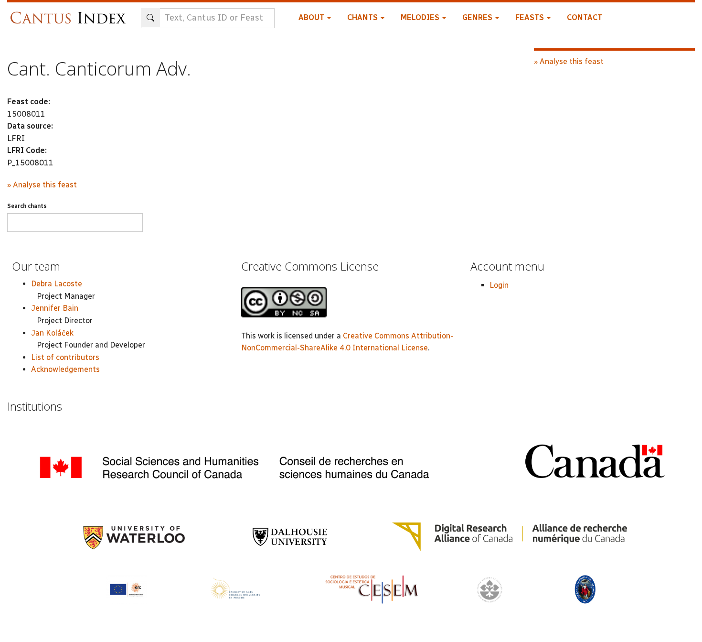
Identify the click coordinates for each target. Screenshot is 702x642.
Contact (584, 17)
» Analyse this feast (42, 184)
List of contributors (65, 357)
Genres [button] (478, 17)
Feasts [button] (530, 17)
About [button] (312, 17)
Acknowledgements (65, 369)
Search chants (27, 206)
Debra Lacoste (56, 283)
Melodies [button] (421, 17)
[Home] (70, 13)
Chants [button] (363, 17)
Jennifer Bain (54, 308)
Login (499, 285)
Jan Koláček (52, 332)
